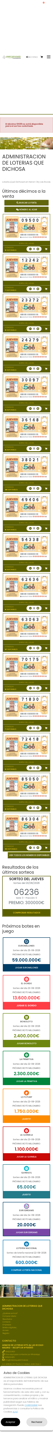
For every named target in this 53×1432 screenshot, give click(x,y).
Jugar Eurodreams (26, 1232)
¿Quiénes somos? (10, 1313)
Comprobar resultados (26, 912)
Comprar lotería (9, 1316)
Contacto (6, 1322)
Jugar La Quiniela (26, 1156)
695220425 (10, 1351)
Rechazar (36, 1422)
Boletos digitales (9, 1327)
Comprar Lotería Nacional (26, 1270)
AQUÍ (15, 1411)
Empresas (7, 1324)
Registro (6, 1333)
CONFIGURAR (31, 1405)
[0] (43, 57)
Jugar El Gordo (26, 1005)
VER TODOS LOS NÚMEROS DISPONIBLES (29, 855)
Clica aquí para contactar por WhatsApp (22, 1354)
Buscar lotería (28, 202)
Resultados (7, 1319)
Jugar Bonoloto (27, 1043)
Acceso (33, 57)
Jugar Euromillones (26, 967)
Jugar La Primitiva (26, 1081)
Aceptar (10, 1422)
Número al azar (28, 209)
